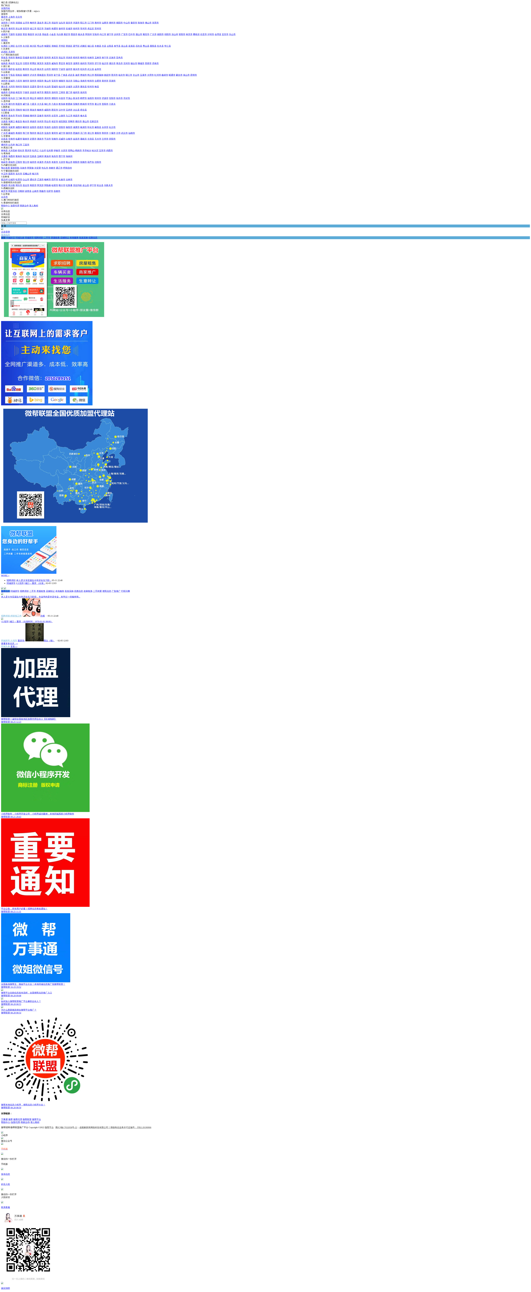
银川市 (35, 174)
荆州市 (105, 133)
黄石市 (40, 133)
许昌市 (62, 98)
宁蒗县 (11, 75)
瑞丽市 (26, 75)
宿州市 (33, 81)
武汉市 (124, 133)
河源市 (76, 23)
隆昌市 (31, 34)
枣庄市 (62, 63)
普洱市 (114, 75)
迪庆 (77, 75)
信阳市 (4, 98)
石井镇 (11, 92)
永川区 (26, 46)
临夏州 (18, 139)
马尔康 (59, 34)
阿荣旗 (30, 168)
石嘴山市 (27, 174)
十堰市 (112, 133)
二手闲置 (97, 591)
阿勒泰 (47, 185)
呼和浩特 (67, 168)
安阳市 (112, 98)
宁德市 (26, 92)
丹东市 (47, 162)
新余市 (11, 115)
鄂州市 (33, 133)
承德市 (33, 121)
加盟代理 (15, 205)
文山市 (136, 75)
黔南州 (83, 104)
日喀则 (21, 191)
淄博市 (76, 63)
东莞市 (155, 23)
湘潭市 (76, 127)
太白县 (76, 110)
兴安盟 (37, 168)
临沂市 (105, 63)
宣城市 (11, 81)
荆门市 (26, 133)
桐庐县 (11, 69)
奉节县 (117, 46)
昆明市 (193, 75)
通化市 (33, 179)
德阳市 (160, 34)
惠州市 (98, 23)
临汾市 (62, 86)
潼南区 (54, 46)
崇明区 (4, 40)
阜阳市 (40, 81)
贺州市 (47, 57)
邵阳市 (62, 127)
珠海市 (141, 23)
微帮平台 (36, 1119)
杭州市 (4, 69)
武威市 (62, 139)
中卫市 (4, 174)
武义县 (90, 69)
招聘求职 (38, 237)
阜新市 (54, 162)
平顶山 (69, 98)
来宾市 (54, 57)
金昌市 (76, 139)
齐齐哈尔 (86, 150)
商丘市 (33, 98)
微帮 (10, 1119)
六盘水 (54, 104)
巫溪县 (131, 46)
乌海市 (23, 168)
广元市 (153, 34)
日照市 (26, 63)
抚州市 (47, 115)
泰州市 (11, 28)
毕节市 (90, 104)
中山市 (126, 23)
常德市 (47, 127)
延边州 (4, 179)
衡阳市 (69, 127)
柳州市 (83, 57)
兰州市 (105, 139)
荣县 (25, 34)
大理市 (150, 75)
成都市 (4, 34)
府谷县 (83, 110)
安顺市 (76, 104)
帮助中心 (5, 205)
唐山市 (85, 121)
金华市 (98, 69)
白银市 (69, 139)
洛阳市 (90, 98)
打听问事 (125, 591)
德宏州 (107, 75)
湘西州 (18, 127)
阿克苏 (40, 185)
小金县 (52, 34)
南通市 (54, 28)
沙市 (118, 133)
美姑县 (45, 34)
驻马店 (11, 98)
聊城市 (141, 63)
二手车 (47, 237)
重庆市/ (21, 640)
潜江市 (90, 133)
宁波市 (62, 69)
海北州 (26, 156)
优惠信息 (92, 237)
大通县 (4, 156)
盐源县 (18, 34)
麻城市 (11, 133)
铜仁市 (47, 104)
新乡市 (76, 98)
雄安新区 (63, 121)
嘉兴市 (76, 69)
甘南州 (11, 139)
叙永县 (81, 34)
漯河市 (47, 98)
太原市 (76, 86)
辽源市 (40, 179)
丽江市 (129, 75)
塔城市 (4, 185)
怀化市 (90, 127)
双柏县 (18, 75)
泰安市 (69, 63)
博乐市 (18, 185)
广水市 (4, 133)
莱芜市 (40, 63)
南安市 (18, 92)
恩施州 (76, 133)
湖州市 (54, 69)
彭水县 (160, 46)
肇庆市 (134, 23)
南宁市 (105, 57)
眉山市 (139, 34)
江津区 (11, 46)
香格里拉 (41, 75)
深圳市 (4, 23)
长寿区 (4, 46)
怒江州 (90, 75)
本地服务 (74, 237)
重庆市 (4, 17)
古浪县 (90, 139)
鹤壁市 (83, 98)
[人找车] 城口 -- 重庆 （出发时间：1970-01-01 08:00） (27, 621)
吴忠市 (18, 174)
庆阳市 (112, 139)
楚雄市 (83, 75)
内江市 (103, 34)
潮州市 (112, 23)
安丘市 (18, 63)
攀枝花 (196, 34)
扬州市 (62, 28)
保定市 (54, 121)
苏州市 (98, 28)
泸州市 (210, 34)
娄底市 (40, 127)
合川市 (18, 46)
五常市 (102, 150)
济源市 (105, 98)
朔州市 (18, 86)
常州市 (83, 28)
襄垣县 (83, 86)
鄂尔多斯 (5, 168)
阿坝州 (88, 34)
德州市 (83, 63)
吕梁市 (33, 86)
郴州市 (26, 127)
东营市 (47, 63)
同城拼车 (29, 237)
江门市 (90, 23)
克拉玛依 (77, 185)
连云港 (18, 28)
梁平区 (76, 46)
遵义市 (98, 104)
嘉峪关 (83, 139)
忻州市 (90, 86)
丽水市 (40, 69)
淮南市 (83, 81)
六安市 (18, 81)
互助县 (33, 156)
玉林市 (98, 57)
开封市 (126, 98)
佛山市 (148, 23)
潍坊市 (112, 63)
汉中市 (62, 110)
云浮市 (26, 23)
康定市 (67, 34)
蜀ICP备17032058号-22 (66, 1127)
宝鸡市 (69, 110)
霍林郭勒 (15, 168)
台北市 (4, 197)
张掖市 (54, 139)
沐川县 (38, 34)
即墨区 (33, 63)
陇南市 (26, 139)
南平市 (40, 92)
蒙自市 (179, 75)
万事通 (4, 1119)
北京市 (18, 17)
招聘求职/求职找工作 (11, 616)
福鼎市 (4, 92)
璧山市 (40, 46)
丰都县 (98, 46)
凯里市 (18, 104)
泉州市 (83, 92)
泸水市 (33, 75)
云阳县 (110, 46)
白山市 (26, 179)
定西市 (33, 139)
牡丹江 (35, 150)
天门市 (83, 133)
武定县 (71, 75)
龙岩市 (33, 92)
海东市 (54, 156)
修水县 (83, 115)
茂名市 (40, 23)
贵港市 (40, 57)
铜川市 (26, 110)
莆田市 (47, 92)
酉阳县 (153, 46)
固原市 (11, 174)
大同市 (11, 86)
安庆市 (54, 81)
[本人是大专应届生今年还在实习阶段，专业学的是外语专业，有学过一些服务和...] (2, 594)
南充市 (189, 34)
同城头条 (19, 237)
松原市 (18, 179)
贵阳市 (105, 104)
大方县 (40, 104)
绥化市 (21, 150)
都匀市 (11, 104)
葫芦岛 (90, 162)
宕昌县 (4, 139)
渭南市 (18, 110)
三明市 (62, 92)
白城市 (11, 179)
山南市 (35, 191)
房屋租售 (55, 237)
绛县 (97, 86)
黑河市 (28, 150)
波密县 (28, 191)
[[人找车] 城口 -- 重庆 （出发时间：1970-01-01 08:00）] (2, 619)
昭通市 (172, 75)
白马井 (11, 145)
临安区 (18, 69)
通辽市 (59, 168)
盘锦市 (11, 162)
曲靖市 (165, 75)
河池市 (69, 57)
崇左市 (62, 57)
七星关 (33, 104)
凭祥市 (11, 57)
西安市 (54, 110)
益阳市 (33, 127)
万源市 (11, 34)
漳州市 (54, 92)
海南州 (69, 156)
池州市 (4, 81)
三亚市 (26, 145)
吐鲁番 (69, 185)
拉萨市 (49, 191)
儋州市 (4, 145)
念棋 (42, 616)
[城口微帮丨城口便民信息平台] (2, 209)
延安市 (11, 110)
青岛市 (119, 63)
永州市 (105, 127)
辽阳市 (18, 162)
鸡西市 (109, 150)
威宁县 (26, 104)
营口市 (26, 162)
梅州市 (33, 23)
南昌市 (76, 115)
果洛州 (47, 156)
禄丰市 (4, 75)
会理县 (218, 34)
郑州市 (98, 98)
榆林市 (40, 110)
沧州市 (40, 121)
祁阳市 (4, 127)
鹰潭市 (4, 115)
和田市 (33, 185)
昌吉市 (26, 185)
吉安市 (54, 115)
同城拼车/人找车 (9, 640)
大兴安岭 (12, 150)
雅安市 (146, 34)
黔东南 (62, 104)
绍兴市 (83, 69)
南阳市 (40, 98)
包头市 (44, 168)
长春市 (62, 179)
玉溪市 (143, 75)
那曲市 (42, 191)
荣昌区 (69, 46)
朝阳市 (76, 162)
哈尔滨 (95, 150)
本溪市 (40, 162)
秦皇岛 (18, 121)
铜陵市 (62, 81)
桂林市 (90, 57)
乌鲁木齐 (108, 185)
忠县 (104, 46)
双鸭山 (71, 150)
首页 (3, 237)
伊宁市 (93, 185)
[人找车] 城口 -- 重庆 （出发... (30, 583)
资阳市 (182, 34)
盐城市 (69, 28)
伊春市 (57, 150)
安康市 (4, 110)
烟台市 (134, 63)
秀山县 (146, 46)
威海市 (54, 63)
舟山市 (33, 69)
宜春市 (40, 115)
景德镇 (26, 115)
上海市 (11, 17)
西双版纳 (99, 75)
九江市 (69, 115)
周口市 (26, 98)
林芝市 (4, 191)
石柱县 (139, 46)
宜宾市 (225, 34)
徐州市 (76, 28)
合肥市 (98, 81)
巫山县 (124, 46)
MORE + (5, 575)
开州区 (62, 46)
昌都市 (57, 191)
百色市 (119, 57)
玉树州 (40, 156)
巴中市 (131, 34)
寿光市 (11, 63)
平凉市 (47, 139)
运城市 (69, 86)
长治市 (47, 86)
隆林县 (18, 57)
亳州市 (105, 81)
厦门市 (69, 92)
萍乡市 (18, 115)
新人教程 (33, 205)
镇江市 (33, 28)
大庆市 (64, 150)
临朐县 (4, 63)
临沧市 (121, 75)
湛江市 (47, 23)
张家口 (11, 121)
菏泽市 (90, 63)
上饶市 (62, 115)
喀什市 (62, 185)
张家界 (11, 127)
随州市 (69, 133)
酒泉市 (40, 139)
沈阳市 (98, 162)
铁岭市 (4, 162)
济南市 (155, 63)
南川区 (33, 46)
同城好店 (10, 237)
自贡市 (203, 34)
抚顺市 (83, 162)
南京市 (4, 28)
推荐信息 (5, 591)
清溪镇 (18, 23)
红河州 (157, 75)
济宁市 (98, 63)
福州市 (76, 92)
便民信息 (106, 591)
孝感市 (18, 133)
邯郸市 (71, 121)
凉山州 (174, 34)
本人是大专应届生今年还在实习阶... (33, 580)
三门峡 (18, 98)
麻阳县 (98, 127)
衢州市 (26, 69)
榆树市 (47, 179)
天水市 (98, 139)
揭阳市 (119, 23)
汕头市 (62, 23)
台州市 (47, 69)
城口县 (90, 46)
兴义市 (4, 104)
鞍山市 (69, 162)
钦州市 (33, 57)
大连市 (62, 162)
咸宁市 (62, 133)
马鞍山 (76, 81)
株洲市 (83, 127)
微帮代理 (17, 1119)
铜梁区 (47, 46)
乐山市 (232, 34)
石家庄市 (94, 121)
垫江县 (167, 46)
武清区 (4, 52)
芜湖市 (112, 81)
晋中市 (40, 86)
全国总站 (5, 8)
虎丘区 (90, 28)
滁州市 (26, 81)
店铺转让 (64, 237)
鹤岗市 (78, 150)
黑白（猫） (49, 640)
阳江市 (83, 23)
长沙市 (112, 127)
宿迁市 (40, 28)
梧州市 (76, 57)
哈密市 (54, 185)
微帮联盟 (27, 1119)
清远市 (54, 23)
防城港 (26, 57)
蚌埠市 (90, 81)
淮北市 (69, 81)
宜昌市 (47, 133)
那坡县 (4, 57)
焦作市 (119, 98)
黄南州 (18, 156)
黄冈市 (54, 133)
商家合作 (24, 205)
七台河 (42, 150)
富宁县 (57, 75)
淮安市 (26, 28)
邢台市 (47, 121)
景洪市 (49, 75)
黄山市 (47, 81)
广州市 (11, 23)
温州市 (69, 69)
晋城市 (54, 86)
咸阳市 (47, 110)
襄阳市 (98, 133)
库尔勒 (11, 185)
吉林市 (69, 179)
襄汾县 (4, 86)
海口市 (18, 145)
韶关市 (69, 23)
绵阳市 (167, 34)
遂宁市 (110, 34)
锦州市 (33, 162)
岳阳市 (54, 127)
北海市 (112, 57)
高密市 (148, 63)
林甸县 (4, 150)
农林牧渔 (88, 591)
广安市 (124, 34)
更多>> (14, 646)
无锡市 (47, 28)
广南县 (64, 75)
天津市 (11, 52)
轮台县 (100, 185)
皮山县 (85, 185)
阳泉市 (26, 86)
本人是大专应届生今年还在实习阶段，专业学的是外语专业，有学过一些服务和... (40, 597)
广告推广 (116, 591)
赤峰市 (52, 168)
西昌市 (74, 34)
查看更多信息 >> (9, 643)
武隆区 (83, 46)
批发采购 (83, 237)
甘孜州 (95, 34)
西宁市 (62, 156)
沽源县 (4, 121)
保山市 (186, 75)
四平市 (54, 179)
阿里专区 (12, 191)
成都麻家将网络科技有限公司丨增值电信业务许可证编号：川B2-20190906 (115, 1127)
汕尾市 (105, 23)
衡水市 (26, 121)
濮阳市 (54, 98)
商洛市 (33, 110)
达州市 (117, 34)
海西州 (11, 156)
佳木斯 (49, 150)
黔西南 (69, 104)
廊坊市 (78, 121)
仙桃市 (131, 133)
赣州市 (33, 115)
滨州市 (126, 63)
